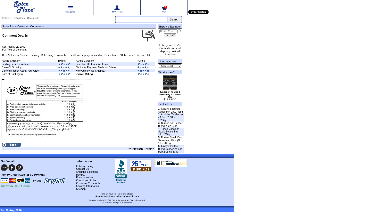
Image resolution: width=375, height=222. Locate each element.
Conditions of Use (86, 180)
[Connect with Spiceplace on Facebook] (11, 167)
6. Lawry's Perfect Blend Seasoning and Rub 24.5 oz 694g (170, 149)
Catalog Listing (84, 166)
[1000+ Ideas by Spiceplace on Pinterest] (19, 167)
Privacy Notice (84, 177)
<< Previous (136, 148)
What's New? (166, 72)
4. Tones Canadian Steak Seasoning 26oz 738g (168, 131)
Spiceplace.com (119, 200)
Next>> (150, 148)
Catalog (6, 18)
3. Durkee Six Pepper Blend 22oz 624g (170, 124)
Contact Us (82, 168)
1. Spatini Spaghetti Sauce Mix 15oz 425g (170, 110)
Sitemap (81, 188)
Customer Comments (27, 18)
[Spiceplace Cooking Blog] (4, 167)
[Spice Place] (23, 7)
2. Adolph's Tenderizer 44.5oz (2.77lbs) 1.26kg (170, 117)
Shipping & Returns (87, 171)
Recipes (80, 174)
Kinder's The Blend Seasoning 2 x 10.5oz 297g (170, 94)
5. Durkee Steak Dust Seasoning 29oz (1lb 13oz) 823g (170, 140)
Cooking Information (87, 186)
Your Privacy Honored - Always (15, 186)
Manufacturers (167, 61)
